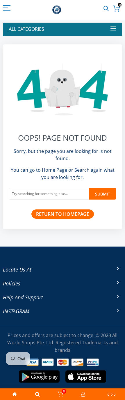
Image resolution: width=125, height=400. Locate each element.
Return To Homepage (62, 214)
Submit (102, 194)
